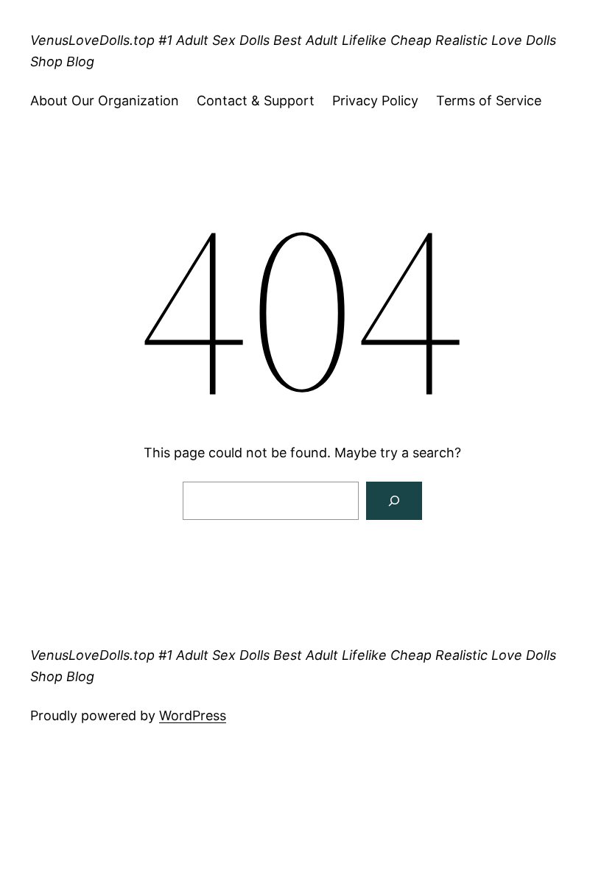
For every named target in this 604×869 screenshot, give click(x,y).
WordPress (192, 715)
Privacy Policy (375, 100)
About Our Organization (104, 100)
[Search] (394, 501)
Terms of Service (488, 100)
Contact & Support (256, 100)
